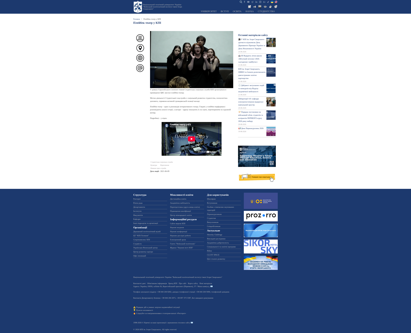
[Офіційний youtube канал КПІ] (248, 1)
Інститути (137, 211)
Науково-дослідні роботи (180, 236)
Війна (209, 251)
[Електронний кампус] (265, 6)
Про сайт (182, 283)
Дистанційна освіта (178, 199)
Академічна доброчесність (218, 243)
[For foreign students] (275, 6)
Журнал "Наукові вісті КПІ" (181, 248)
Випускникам (212, 222)
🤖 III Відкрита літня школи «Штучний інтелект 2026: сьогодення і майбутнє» (250, 59)
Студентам (211, 218)
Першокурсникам (214, 214)
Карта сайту (193, 283)
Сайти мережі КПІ (177, 223)
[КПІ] (272, 1)
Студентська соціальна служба (161, 162)
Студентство (266, 11)
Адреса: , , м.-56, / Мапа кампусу (171, 286)
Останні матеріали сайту (253, 35)
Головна (136, 19)
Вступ (225, 11)
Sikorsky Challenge (214, 235)
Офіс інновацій (139, 256)
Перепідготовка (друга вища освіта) (185, 207)
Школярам (211, 199)
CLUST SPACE (213, 255)
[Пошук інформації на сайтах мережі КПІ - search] (240, 1)
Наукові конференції (178, 231)
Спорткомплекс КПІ (141, 240)
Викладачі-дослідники (216, 239)
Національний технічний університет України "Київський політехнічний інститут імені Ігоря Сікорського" (162, 7)
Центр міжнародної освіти (181, 215)
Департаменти (139, 207)
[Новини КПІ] (249, 6)
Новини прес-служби (158, 168)
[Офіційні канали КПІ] (252, 1)
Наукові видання (177, 227)
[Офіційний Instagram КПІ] (260, 1)
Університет (209, 11)
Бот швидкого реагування (202, 298)
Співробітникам (213, 226)
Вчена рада (137, 203)
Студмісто (137, 244)
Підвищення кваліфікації (180, 211)
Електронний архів (178, 240)
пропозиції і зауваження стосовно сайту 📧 (175, 323)
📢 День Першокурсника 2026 (251, 128)
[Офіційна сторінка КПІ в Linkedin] (256, 1)
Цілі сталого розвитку (216, 259)
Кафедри (137, 219)
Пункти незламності (144, 310)
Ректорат (137, 199)
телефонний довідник (220, 292)
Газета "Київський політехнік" (182, 244)
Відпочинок (164, 165)
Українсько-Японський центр (145, 248)
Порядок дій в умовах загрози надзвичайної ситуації (158, 307)
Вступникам (212, 203)
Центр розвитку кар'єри (143, 252)
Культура (153, 165)
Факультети (138, 215)
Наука (250, 11)
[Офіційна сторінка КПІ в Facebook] (244, 1)
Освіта (237, 11)
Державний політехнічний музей (147, 231)
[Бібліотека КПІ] (270, 6)
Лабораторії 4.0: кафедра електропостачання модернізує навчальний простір (251, 102)
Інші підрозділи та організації (145, 223)
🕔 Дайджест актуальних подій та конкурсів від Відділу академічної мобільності (251, 88)
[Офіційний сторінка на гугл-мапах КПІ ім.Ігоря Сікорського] (264, 1)
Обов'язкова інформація (157, 283)
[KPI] (276, 1)
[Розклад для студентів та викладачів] (260, 6)
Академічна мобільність (180, 203)
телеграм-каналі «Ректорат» (174, 313)
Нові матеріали (206, 283)
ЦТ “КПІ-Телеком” (141, 236)
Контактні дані (139, 283)
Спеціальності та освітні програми (221, 247)
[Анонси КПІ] (254, 6)
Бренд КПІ (172, 283)
